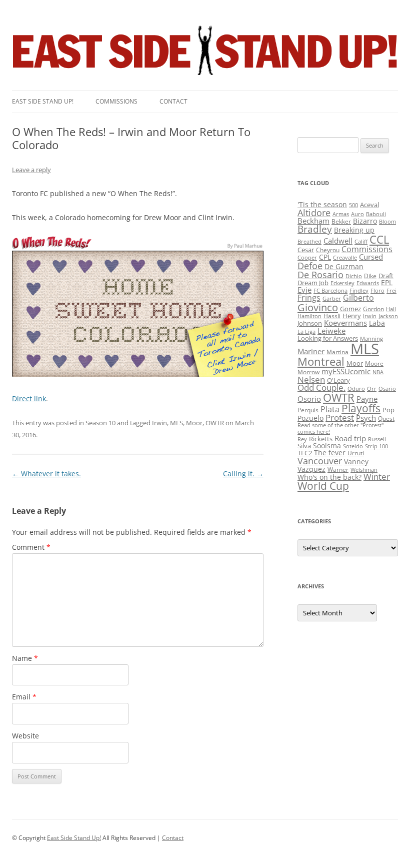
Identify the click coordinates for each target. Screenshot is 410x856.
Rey (302, 439)
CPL (325, 257)
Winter (377, 476)
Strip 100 (376, 446)
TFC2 (305, 452)
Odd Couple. (322, 387)
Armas (340, 214)
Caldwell (338, 241)
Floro (377, 290)
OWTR (215, 422)
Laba (377, 323)
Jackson (388, 316)
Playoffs (361, 408)
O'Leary (338, 380)
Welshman (364, 469)
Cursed (371, 257)
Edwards (367, 283)
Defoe (310, 266)
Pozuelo (311, 418)
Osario (387, 388)
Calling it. (243, 473)
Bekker (341, 221)
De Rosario (321, 275)
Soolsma (327, 445)
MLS (176, 422)
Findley (359, 290)
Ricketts (320, 438)
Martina (337, 352)
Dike (370, 276)
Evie (305, 290)
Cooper (307, 257)
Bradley (315, 229)
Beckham (314, 221)
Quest (386, 418)
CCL (379, 239)
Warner (338, 469)
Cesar (306, 249)
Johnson (310, 323)
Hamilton (310, 316)
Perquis (308, 410)
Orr (371, 388)
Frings (309, 297)
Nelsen (311, 379)
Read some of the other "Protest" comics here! (341, 428)
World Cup (323, 486)
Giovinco (318, 307)
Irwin (159, 422)
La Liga (307, 331)
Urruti (356, 453)
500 (353, 205)
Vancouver (320, 460)
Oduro (356, 388)
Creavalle (345, 257)
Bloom (387, 221)
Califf (361, 241)
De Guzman (344, 266)
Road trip (350, 438)
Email (24, 696)
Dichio (354, 276)
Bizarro (365, 221)
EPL (386, 282)
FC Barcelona (331, 290)
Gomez (350, 308)
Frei (391, 290)
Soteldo (353, 446)
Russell (377, 439)
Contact (174, 101)
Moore (374, 363)
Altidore (314, 213)
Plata (330, 409)
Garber (331, 298)
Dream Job (313, 282)
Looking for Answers (328, 338)
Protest (340, 417)
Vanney (356, 461)
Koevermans (345, 323)
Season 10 (101, 422)
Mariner (311, 351)
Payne (367, 399)
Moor (194, 422)
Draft (386, 275)
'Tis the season (322, 204)
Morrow (309, 372)
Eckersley (342, 283)
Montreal (321, 361)
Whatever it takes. (46, 473)
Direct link (29, 398)
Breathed (310, 241)
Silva (304, 445)
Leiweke (332, 331)
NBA (378, 372)
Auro (357, 214)
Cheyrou (328, 250)
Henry (351, 315)
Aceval (369, 204)
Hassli (332, 316)
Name (25, 658)
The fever (330, 452)
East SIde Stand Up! (43, 101)
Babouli (376, 214)
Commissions (117, 101)
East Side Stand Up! (74, 837)
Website (25, 735)
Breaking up (354, 230)
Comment (31, 547)
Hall (391, 309)
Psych (366, 418)
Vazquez (312, 469)
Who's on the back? (330, 477)
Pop (388, 409)
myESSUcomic (346, 371)
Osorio (309, 399)
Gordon (373, 309)
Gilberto (358, 297)
